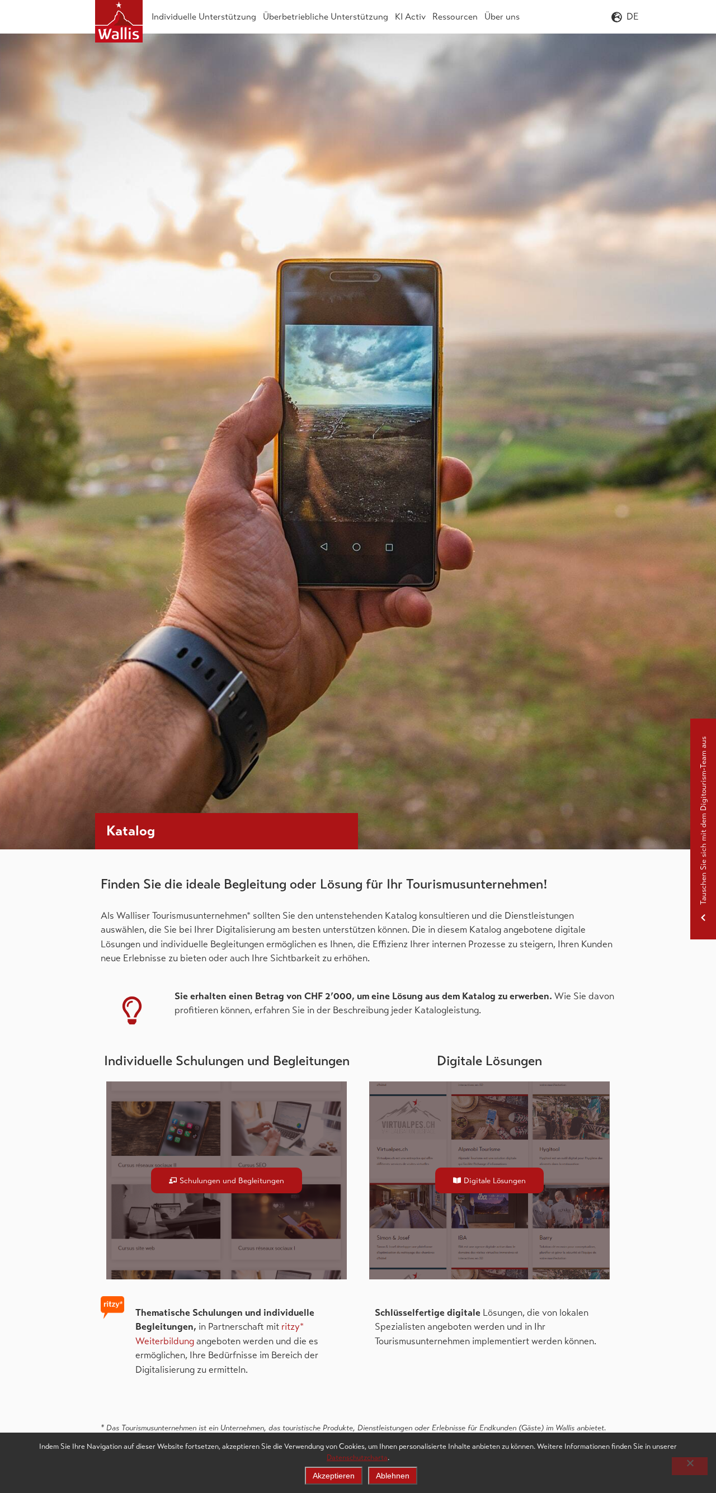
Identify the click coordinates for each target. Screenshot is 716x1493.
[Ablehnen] (690, 1466)
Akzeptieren (334, 1475)
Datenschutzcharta (357, 1457)
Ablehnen (392, 1475)
